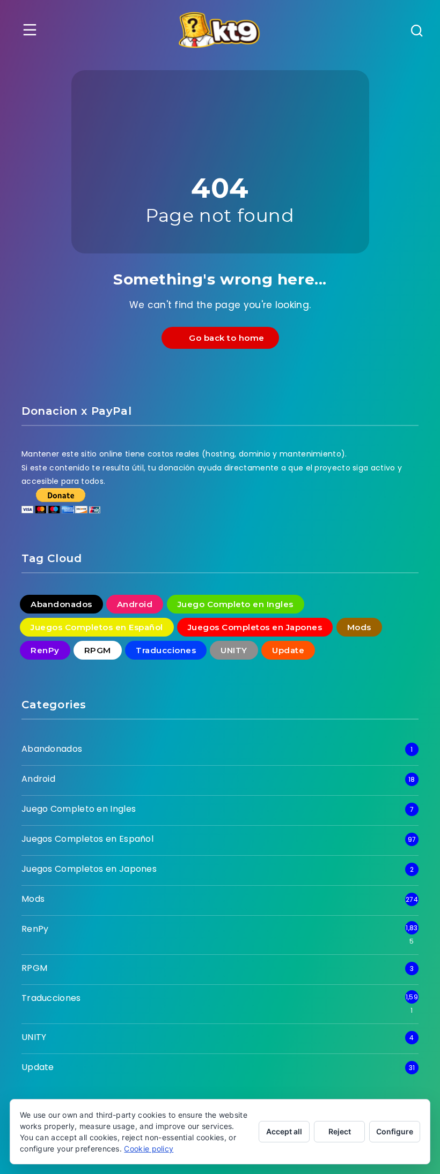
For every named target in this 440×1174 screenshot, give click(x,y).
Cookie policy (148, 1148)
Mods (359, 627)
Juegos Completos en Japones (255, 627)
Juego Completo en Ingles (236, 604)
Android (135, 604)
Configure (394, 1131)
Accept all (284, 1131)
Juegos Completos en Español (97, 627)
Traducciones (166, 650)
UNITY (234, 650)
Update (288, 650)
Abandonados (61, 604)
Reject (339, 1131)
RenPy (45, 650)
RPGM (97, 650)
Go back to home (224, 338)
